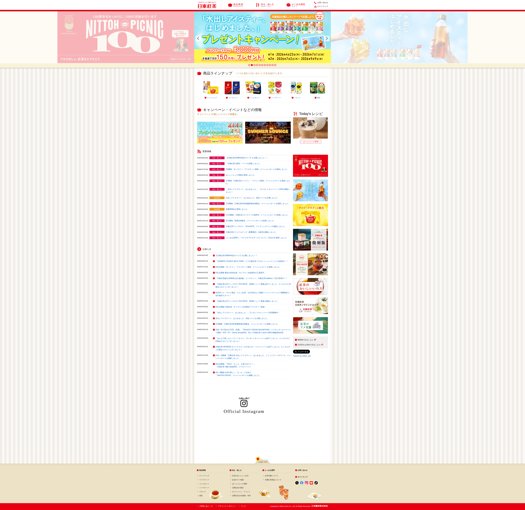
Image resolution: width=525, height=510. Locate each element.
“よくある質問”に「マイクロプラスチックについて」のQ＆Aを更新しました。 (257, 238)
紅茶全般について (271, 476)
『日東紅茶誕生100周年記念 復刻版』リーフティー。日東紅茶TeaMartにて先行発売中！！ (251, 278)
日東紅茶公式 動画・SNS (241, 496)
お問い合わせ (322, 3)
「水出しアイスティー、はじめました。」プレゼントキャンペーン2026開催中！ (247, 313)
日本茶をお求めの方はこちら (309, 345)
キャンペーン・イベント (241, 492)
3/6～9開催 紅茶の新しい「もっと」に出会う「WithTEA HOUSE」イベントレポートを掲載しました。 (238, 373)
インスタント (204, 484)
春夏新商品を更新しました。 (237, 209)
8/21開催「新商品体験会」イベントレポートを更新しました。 (250, 221)
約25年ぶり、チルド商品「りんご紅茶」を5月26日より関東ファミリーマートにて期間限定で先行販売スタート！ (252, 294)
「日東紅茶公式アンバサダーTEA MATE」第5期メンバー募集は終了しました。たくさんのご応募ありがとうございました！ (253, 285)
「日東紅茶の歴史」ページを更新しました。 (243, 163)
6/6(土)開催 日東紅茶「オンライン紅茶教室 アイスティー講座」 (240, 307)
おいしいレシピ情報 (239, 484)
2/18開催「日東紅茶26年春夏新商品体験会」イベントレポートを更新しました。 (258, 204)
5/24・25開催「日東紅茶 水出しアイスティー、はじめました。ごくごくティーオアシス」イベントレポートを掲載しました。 (253, 356)
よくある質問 (296, 5)
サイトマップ (322, 6)
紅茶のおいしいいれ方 (240, 476)
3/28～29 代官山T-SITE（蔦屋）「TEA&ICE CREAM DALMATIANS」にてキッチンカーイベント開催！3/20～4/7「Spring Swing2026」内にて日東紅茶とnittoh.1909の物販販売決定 (253, 331)
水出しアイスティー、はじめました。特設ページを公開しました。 (252, 198)
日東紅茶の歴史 (238, 488)
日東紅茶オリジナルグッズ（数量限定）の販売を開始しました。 (251, 232)
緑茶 (201, 496)
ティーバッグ (204, 476)
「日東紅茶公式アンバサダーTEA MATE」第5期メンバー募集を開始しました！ (247, 301)
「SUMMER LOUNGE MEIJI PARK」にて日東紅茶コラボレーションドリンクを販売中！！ (251, 261)
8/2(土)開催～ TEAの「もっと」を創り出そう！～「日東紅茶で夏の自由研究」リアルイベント (235, 365)
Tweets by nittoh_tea (302, 356)
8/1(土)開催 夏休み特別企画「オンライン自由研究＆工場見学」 (240, 273)
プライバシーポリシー (227, 506)
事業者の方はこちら (305, 340)
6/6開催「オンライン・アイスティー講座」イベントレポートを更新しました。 (257, 169)
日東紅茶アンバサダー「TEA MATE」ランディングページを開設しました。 (256, 226)
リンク (243, 506)
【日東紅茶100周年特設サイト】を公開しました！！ (247, 158)
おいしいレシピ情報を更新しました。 (241, 175)
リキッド (202, 492)
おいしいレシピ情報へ (311, 142)
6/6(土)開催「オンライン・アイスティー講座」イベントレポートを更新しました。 (248, 267)
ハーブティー (204, 488)
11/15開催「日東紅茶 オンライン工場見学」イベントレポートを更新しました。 (257, 215)
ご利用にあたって (206, 506)
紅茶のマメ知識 (238, 480)
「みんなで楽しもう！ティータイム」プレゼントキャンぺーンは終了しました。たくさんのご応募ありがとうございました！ (252, 339)
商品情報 (235, 5)
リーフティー (204, 480)
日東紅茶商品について (273, 480)
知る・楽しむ (265, 5)
